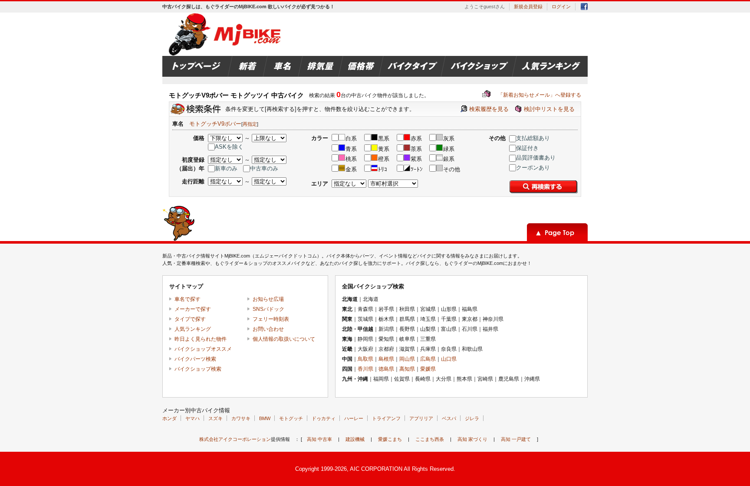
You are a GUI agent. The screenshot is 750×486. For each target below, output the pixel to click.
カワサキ (240, 418)
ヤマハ (192, 418)
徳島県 (386, 369)
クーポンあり (533, 167)
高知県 (407, 369)
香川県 (365, 369)
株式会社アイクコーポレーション (235, 439)
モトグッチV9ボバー (215, 124)
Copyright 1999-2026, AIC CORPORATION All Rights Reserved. (375, 469)
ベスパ (449, 418)
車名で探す (187, 299)
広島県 (428, 359)
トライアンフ (386, 418)
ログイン (561, 6)
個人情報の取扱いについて (284, 339)
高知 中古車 (319, 439)
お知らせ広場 (268, 299)
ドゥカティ (324, 418)
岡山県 (407, 359)
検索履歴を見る (489, 109)
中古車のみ (264, 168)
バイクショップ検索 (197, 369)
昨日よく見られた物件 (200, 339)
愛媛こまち (390, 439)
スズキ (215, 418)
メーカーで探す (192, 309)
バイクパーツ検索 (195, 359)
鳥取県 (365, 359)
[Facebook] (584, 8)
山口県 (449, 359)
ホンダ (169, 418)
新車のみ (226, 168)
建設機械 (355, 439)
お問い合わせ (268, 329)
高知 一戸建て (516, 439)
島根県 (386, 359)
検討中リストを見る (549, 109)
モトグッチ (291, 418)
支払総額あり (533, 138)
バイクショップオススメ (203, 349)
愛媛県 (428, 369)
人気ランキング (192, 329)
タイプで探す (190, 319)
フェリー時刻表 (271, 319)
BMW (264, 418)
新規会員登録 (528, 6)
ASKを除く (229, 147)
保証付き (527, 148)
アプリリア (421, 418)
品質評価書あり (536, 157)
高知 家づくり (472, 439)
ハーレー (353, 418)
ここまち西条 (429, 439)
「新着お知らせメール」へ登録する (531, 95)
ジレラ (472, 418)
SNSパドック (268, 309)
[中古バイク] (225, 34)
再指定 (250, 124)
